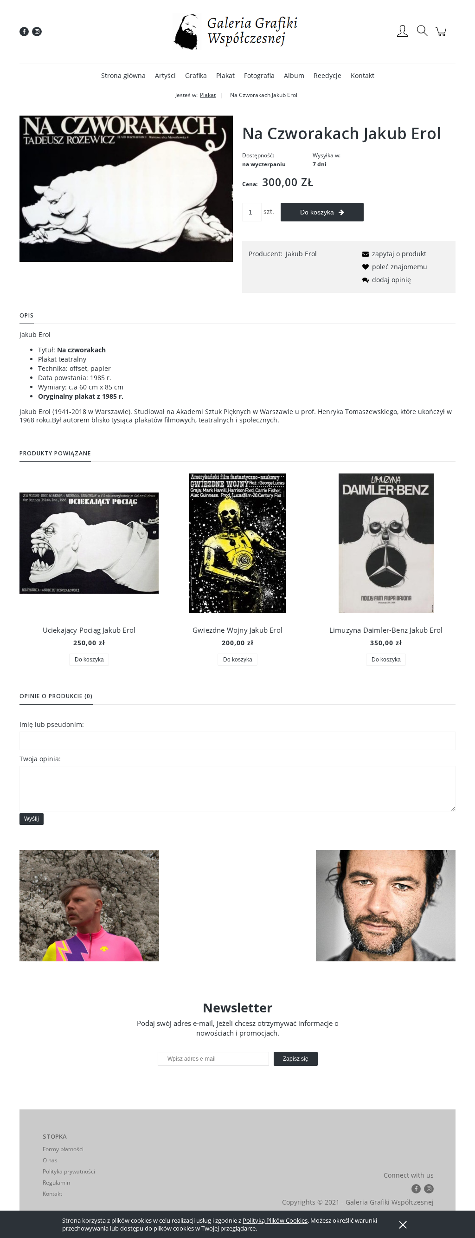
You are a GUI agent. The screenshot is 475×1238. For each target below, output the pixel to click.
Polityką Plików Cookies (275, 1220)
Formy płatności (63, 1149)
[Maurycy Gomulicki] (89, 906)
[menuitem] (123, 75)
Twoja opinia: (40, 758)
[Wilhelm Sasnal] (386, 906)
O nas (50, 1160)
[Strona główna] (237, 31)
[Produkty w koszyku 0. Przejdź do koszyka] (442, 36)
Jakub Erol (301, 253)
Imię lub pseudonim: (51, 724)
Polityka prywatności (69, 1171)
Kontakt (52, 1194)
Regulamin (56, 1182)
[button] (392, 253)
